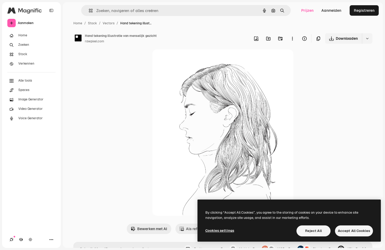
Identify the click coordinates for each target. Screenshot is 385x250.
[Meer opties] (292, 38)
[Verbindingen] (11, 239)
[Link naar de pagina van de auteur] (78, 38)
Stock (92, 23)
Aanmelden (331, 10)
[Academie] (21, 239)
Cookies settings (219, 230)
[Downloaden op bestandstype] (367, 38)
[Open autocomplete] (88, 11)
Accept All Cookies (354, 231)
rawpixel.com (94, 41)
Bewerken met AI (152, 228)
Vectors (108, 23)
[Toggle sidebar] (51, 10)
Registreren (364, 10)
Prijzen (307, 10)
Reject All (313, 231)
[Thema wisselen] (30, 239)
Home (77, 23)
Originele (187, 59)
